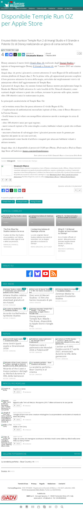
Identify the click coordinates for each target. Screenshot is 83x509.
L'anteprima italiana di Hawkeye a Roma (40, 230)
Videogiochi (11, 161)
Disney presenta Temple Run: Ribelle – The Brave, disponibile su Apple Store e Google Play (41, 321)
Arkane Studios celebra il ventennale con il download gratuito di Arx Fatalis (14, 299)
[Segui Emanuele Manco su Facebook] (2, 179)
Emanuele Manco (34, 55)
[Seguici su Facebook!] (29, 273)
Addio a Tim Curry (20, 426)
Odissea (60, 8)
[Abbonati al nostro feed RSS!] (53, 273)
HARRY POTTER (17, 436)
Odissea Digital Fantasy (67, 177)
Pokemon (52, 8)
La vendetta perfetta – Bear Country (16, 462)
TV (32, 222)
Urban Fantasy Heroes (52, 177)
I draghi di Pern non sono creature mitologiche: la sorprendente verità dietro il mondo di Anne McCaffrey (47, 415)
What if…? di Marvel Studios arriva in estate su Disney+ (67, 231)
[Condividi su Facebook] (7, 54)
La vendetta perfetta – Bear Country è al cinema (40, 369)
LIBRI (14, 400)
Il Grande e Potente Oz (43, 66)
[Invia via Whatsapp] (19, 54)
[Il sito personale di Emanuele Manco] (10, 179)
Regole (42, 484)
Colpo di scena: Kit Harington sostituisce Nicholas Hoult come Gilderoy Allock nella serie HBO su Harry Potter (46, 439)
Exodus (4, 471)
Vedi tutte (77, 454)
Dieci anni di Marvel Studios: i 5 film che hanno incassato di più (40, 297)
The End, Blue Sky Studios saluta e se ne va (13, 230)
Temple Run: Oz (37, 62)
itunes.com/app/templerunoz (36, 150)
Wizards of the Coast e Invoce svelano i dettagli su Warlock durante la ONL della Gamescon (15, 372)
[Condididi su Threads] (15, 54)
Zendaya (32, 8)
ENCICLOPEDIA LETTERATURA (21, 412)
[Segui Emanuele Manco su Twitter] (6, 179)
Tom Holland (41, 8)
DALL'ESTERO (17, 424)
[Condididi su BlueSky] (11, 54)
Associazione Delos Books (35, 490)
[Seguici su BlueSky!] (37, 273)
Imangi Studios (67, 62)
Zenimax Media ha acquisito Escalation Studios (65, 296)
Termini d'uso (23, 484)
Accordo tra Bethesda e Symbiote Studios (15, 314)
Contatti (62, 484)
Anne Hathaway (21, 8)
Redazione (52, 484)
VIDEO (6, 222)
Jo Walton (68, 8)
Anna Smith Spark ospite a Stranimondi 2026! (13, 346)
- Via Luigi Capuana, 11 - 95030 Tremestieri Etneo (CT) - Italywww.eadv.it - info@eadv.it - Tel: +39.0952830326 (50, 497)
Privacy (33, 484)
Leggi (18, 392)
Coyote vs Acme (19, 389)
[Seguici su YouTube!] (45, 273)
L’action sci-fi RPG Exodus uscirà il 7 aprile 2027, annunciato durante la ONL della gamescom (67, 351)
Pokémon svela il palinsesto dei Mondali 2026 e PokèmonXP (40, 347)
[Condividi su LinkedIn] (23, 54)
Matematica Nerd (55, 174)
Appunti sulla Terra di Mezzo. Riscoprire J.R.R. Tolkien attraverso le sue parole (43, 402)
